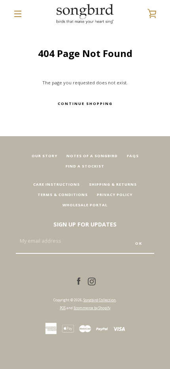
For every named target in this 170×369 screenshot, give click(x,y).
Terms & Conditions (63, 194)
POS (63, 307)
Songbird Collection (99, 299)
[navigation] (18, 14)
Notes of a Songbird (92, 155)
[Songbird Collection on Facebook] (79, 281)
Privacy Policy (114, 194)
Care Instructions (56, 184)
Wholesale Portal (85, 204)
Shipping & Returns (113, 184)
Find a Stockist (85, 166)
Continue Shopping (85, 103)
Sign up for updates (85, 224)
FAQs (133, 155)
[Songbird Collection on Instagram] (92, 281)
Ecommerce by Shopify (92, 307)
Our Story (44, 155)
